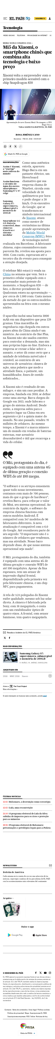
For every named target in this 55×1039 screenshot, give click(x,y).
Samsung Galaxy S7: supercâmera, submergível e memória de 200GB (10, 207)
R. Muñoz (23, 663)
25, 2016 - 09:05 (32, 139)
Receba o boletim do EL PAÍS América (23, 632)
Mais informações (9, 689)
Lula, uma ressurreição (21, 807)
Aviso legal (32, 1010)
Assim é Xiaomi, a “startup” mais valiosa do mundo (11, 170)
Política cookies (44, 1010)
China (7, 274)
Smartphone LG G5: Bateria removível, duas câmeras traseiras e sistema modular (11, 228)
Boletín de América (13, 872)
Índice (33, 1016)
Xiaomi (31, 218)
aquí (45, 696)
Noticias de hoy (42, 1016)
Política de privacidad (15, 1013)
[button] (27, 104)
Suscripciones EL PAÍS (38, 1013)
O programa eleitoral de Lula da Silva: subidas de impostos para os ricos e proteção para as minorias (26, 816)
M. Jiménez (32, 663)
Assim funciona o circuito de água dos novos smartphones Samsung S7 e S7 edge (11, 187)
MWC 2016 (15, 676)
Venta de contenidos (20, 1010)
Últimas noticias (12, 796)
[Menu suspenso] (5, 18)
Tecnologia (12, 28)
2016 (5, 676)
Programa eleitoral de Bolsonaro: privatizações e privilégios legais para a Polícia (27, 826)
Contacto (8, 1010)
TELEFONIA (21, 35)
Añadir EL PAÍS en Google (17, 154)
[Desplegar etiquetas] (50, 676)
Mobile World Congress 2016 (17, 43)
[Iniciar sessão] (49, 18)
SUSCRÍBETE (40, 18)
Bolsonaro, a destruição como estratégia (29, 802)
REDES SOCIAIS (9, 35)
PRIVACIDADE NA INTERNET (37, 35)
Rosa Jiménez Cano (27, 134)
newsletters (10, 865)
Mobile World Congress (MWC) (33, 234)
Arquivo (7, 898)
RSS (28, 1016)
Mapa (27, 1013)
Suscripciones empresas (16, 1016)
